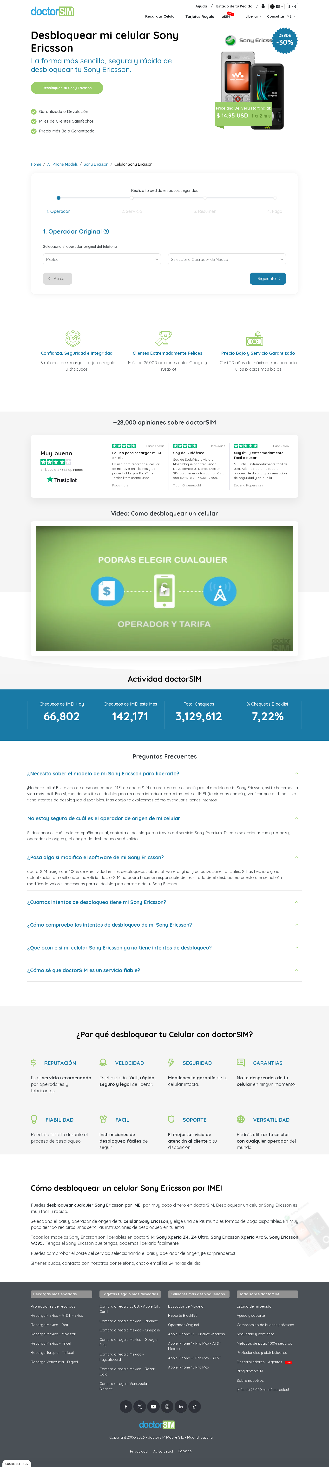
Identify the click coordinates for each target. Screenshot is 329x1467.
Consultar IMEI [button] (279, 16)
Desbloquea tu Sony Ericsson (67, 88)
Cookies (185, 1451)
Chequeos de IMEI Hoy (61, 704)
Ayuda (201, 6)
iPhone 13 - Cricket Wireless (196, 1334)
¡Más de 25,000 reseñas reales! (263, 1389)
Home (36, 164)
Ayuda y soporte (251, 1315)
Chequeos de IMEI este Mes (130, 704)
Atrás (59, 278)
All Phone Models (62, 164)
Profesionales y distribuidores (262, 1352)
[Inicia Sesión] (263, 6)
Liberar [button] (251, 16)
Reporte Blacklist (182, 1315)
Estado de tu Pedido (234, 6)
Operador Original (183, 1325)
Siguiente (267, 278)
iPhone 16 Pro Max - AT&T (194, 1358)
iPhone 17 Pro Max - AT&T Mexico (194, 1346)
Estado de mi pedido (254, 1306)
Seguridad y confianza (255, 1334)
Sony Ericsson (96, 164)
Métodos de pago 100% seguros (264, 1343)
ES (278, 6)
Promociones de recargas (53, 1306)
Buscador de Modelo (186, 1306)
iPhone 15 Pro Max (188, 1367)
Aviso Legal (163, 1451)
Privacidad (139, 1451)
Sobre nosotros (250, 1380)
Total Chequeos (199, 704)
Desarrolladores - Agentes (263, 1362)
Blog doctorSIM (250, 1371)
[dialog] (16, 1463)
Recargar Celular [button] (160, 16)
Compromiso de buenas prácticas (265, 1325)
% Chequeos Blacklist (267, 704)
